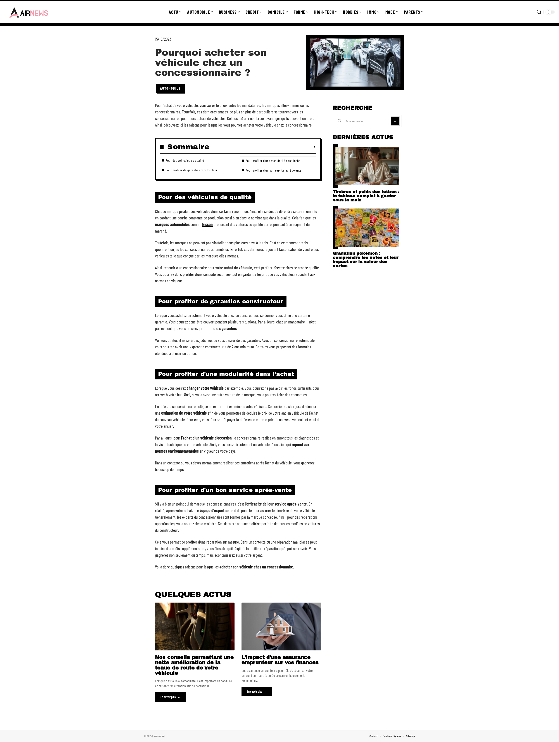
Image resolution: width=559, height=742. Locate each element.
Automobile (170, 88)
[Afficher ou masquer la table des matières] (262, 146)
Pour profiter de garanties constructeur (191, 170)
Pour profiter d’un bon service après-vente (273, 170)
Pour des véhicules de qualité (185, 160)
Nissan (207, 224)
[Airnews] (29, 12)
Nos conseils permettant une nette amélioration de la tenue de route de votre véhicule (194, 665)
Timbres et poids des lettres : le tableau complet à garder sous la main (366, 195)
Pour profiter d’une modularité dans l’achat (273, 160)
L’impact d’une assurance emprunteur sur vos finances (280, 660)
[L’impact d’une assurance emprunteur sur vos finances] (281, 626)
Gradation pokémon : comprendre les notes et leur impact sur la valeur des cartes (366, 259)
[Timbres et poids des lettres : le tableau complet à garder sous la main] (367, 166)
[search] (539, 12)
